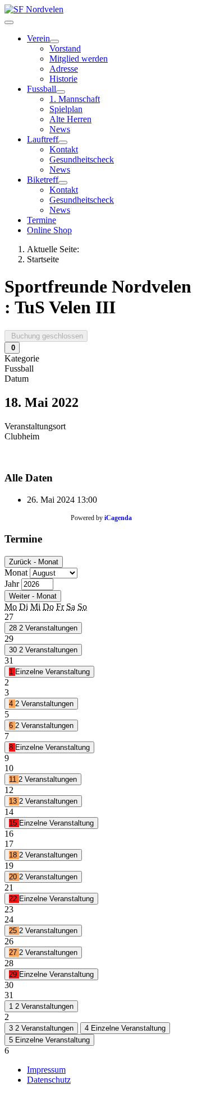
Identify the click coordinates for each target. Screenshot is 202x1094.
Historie (63, 79)
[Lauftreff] (62, 142)
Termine (41, 220)
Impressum (46, 1069)
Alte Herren (70, 119)
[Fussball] (60, 92)
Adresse (63, 68)
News (59, 129)
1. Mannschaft (74, 99)
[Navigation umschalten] (8, 22)
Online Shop (49, 230)
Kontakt (63, 149)
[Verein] (54, 41)
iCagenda (118, 518)
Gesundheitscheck (81, 159)
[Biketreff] (62, 182)
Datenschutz (49, 1079)
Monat (15, 572)
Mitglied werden (78, 58)
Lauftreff (42, 139)
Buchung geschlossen (46, 336)
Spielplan (65, 109)
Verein (38, 38)
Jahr (11, 583)
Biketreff (42, 179)
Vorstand (65, 48)
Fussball (41, 89)
